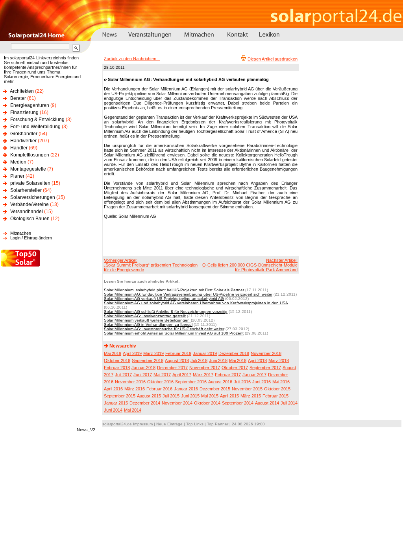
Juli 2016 (242, 381)
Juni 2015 (190, 396)
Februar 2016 (159, 388)
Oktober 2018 (117, 360)
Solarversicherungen (32, 197)
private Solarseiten (30, 183)
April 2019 (132, 353)
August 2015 (149, 396)
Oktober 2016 (160, 381)
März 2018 (278, 360)
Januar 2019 (205, 353)
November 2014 (177, 403)
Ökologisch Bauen (30, 218)
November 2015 (247, 388)
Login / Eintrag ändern (31, 237)
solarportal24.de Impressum (127, 424)
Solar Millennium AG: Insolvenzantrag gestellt (145, 316)
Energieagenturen (29, 105)
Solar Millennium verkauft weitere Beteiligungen (147, 320)
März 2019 (153, 353)
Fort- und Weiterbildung (35, 126)
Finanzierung (24, 112)
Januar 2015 (116, 403)
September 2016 (191, 381)
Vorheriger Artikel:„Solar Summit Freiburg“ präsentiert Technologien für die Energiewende (151, 265)
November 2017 (204, 367)
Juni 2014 (113, 410)
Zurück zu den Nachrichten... (132, 58)
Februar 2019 (178, 353)
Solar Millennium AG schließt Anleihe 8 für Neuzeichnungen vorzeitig (165, 311)
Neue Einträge (169, 424)
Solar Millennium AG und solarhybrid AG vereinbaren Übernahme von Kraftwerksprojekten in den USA (196, 303)
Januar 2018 (143, 367)
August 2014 (267, 403)
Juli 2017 (123, 374)
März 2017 (203, 374)
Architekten (22, 91)
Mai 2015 (209, 396)
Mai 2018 (237, 360)
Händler (19, 148)
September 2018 (147, 360)
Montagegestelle (28, 169)
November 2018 (266, 353)
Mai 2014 (132, 410)
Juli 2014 (289, 403)
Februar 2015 (275, 396)
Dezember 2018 (233, 353)
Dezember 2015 (215, 388)
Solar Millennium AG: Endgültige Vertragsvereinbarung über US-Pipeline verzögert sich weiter (188, 294)
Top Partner (217, 424)
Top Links (194, 424)
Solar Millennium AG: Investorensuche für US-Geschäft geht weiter (164, 329)
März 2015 (250, 396)
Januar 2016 (186, 388)
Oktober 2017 (235, 367)
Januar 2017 (254, 374)
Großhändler (23, 133)
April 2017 (181, 374)
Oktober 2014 (207, 403)
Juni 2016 (261, 381)
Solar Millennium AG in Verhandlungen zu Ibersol (148, 324)
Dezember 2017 (172, 367)
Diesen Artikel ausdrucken (273, 59)
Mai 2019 (112, 353)
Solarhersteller (26, 190)
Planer (17, 176)
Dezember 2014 (144, 403)
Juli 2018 (198, 360)
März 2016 (134, 388)
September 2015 (119, 396)
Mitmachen (20, 233)
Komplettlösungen (29, 155)
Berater (18, 98)
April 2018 (257, 360)
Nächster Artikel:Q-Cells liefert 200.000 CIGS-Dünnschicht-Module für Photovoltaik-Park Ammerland (250, 265)
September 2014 (237, 403)
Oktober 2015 (277, 388)
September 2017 (265, 367)
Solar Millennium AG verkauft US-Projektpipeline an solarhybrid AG (164, 298)
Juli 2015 (171, 396)
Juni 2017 (142, 374)
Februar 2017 (228, 374)
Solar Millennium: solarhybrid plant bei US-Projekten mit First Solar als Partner (174, 290)
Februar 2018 (117, 367)
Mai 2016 (281, 381)
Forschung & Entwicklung (37, 119)
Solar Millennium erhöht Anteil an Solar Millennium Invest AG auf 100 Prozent (174, 333)
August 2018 (177, 360)
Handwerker (23, 140)
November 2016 (130, 381)
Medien (18, 162)
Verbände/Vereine (29, 204)
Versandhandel (26, 211)
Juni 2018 (218, 360)
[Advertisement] (199, 238)
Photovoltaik (286, 122)
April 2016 (113, 388)
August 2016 (220, 381)
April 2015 (229, 396)
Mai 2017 (162, 374)
